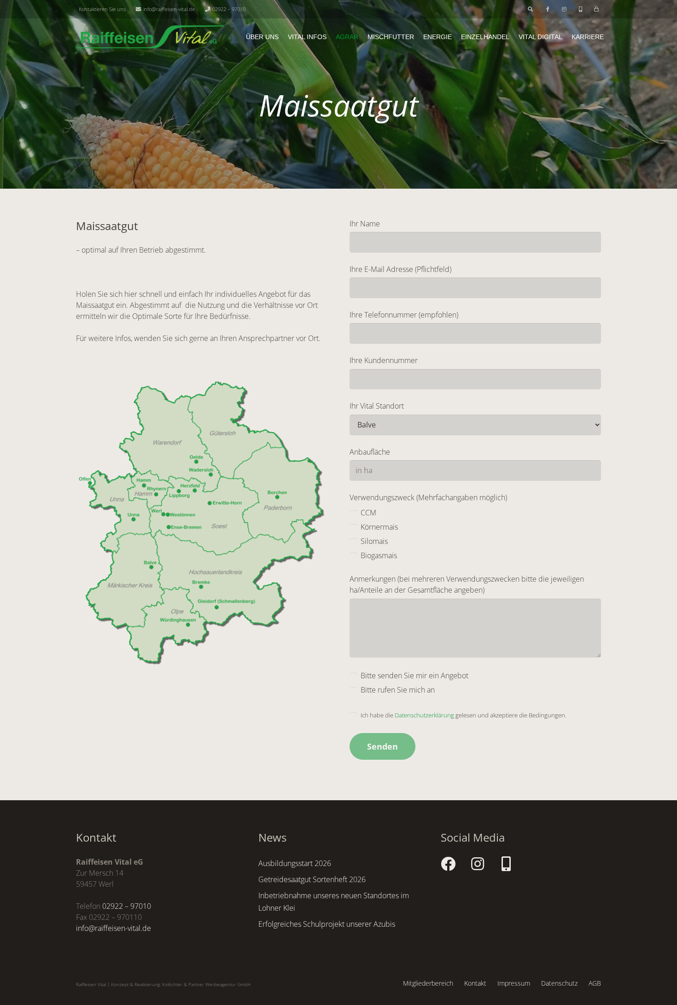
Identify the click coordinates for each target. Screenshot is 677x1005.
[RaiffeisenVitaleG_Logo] (150, 37)
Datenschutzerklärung (424, 715)
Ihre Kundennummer (384, 360)
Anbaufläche (370, 452)
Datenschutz (559, 983)
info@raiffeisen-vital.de (113, 928)
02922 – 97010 (126, 906)
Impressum (513, 983)
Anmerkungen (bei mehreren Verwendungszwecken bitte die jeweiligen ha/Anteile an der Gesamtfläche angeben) (467, 584)
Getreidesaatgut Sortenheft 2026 (312, 879)
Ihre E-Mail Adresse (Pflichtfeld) (400, 269)
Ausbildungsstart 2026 (294, 863)
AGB (595, 983)
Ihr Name (365, 224)
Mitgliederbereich (428, 983)
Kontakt (475, 983)
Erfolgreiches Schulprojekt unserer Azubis (326, 924)
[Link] (548, 9)
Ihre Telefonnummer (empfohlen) (404, 315)
